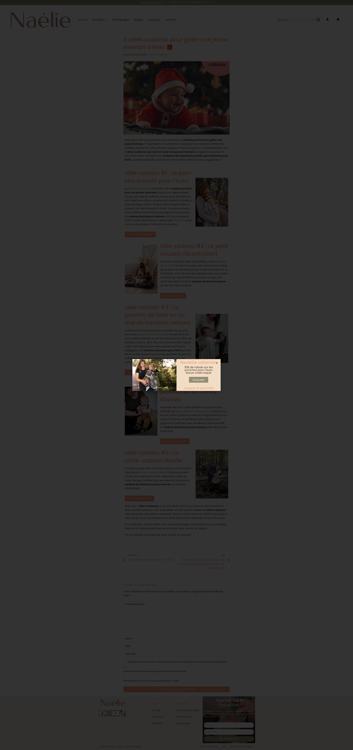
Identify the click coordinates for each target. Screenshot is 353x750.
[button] (217, 363)
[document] (176, 375)
